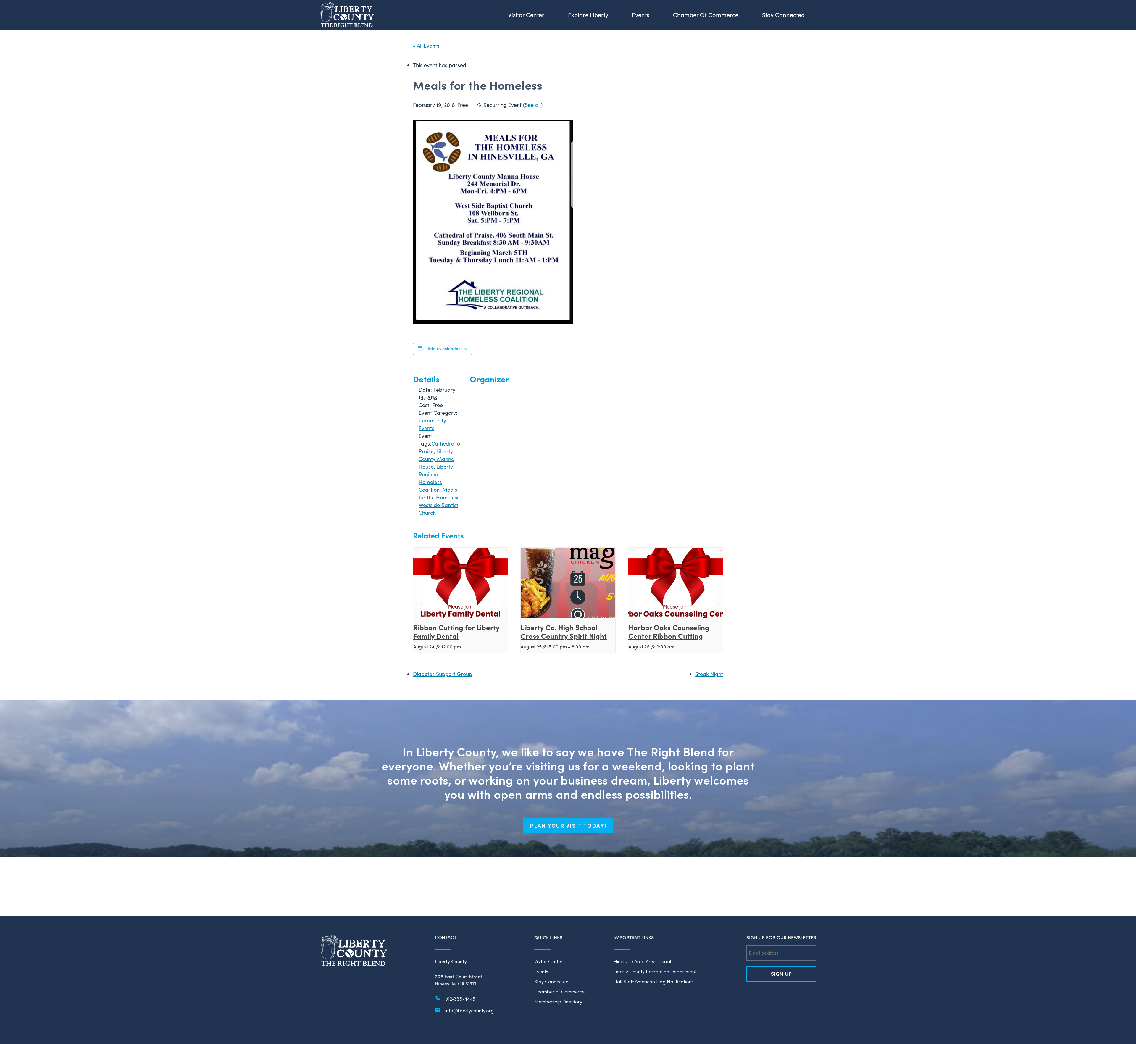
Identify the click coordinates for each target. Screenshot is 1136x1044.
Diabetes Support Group (442, 673)
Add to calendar (443, 348)
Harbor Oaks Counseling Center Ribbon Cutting (668, 631)
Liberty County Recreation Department (655, 971)
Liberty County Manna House (436, 459)
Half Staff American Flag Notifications (654, 981)
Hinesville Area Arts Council (642, 961)
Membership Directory (558, 1001)
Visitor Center (548, 961)
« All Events (426, 45)
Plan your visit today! (568, 825)
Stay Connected (551, 981)
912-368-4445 (460, 998)
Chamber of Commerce (559, 991)
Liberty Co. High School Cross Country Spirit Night (564, 631)
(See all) (533, 104)
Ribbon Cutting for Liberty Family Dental (456, 631)
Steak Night (709, 673)
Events (541, 971)
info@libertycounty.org (469, 1010)
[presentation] (460, 583)
